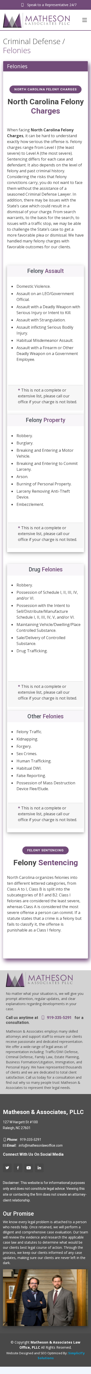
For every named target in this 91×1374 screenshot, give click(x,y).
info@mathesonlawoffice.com (40, 1145)
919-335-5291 (59, 1017)
